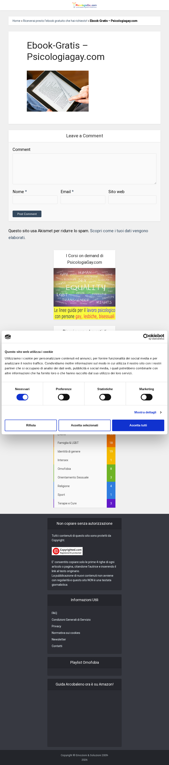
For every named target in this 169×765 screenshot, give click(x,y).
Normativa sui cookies (66, 632)
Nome (20, 191)
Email (67, 191)
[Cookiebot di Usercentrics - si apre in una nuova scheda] (146, 337)
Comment (22, 149)
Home (16, 20)
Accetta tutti (138, 425)
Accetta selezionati (84, 425)
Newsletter (59, 639)
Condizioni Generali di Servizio (71, 619)
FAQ (54, 613)
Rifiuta (31, 425)
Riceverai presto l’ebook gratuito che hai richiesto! (55, 20)
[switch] (64, 397)
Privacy (56, 626)
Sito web (116, 191)
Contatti (57, 646)
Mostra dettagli (145, 412)
